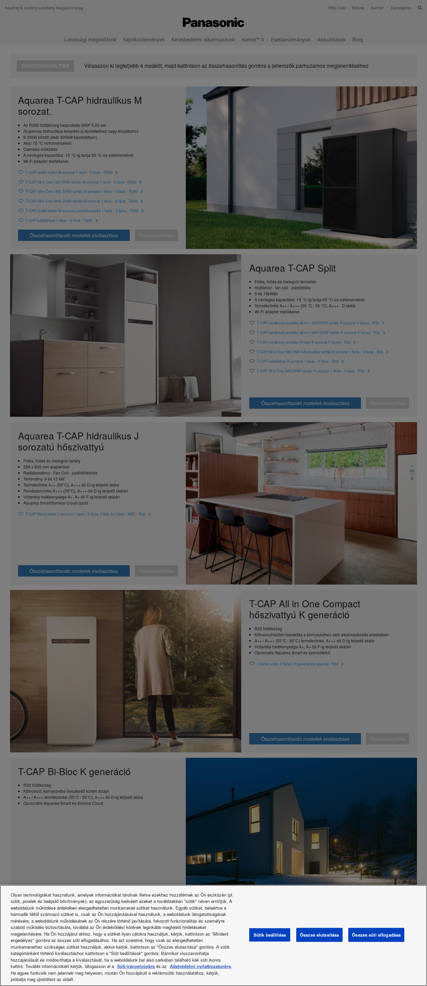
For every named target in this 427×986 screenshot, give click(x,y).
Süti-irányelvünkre (136, 966)
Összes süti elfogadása (376, 935)
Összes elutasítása (319, 935)
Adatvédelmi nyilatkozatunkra (200, 966)
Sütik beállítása (270, 935)
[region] (213, 935)
